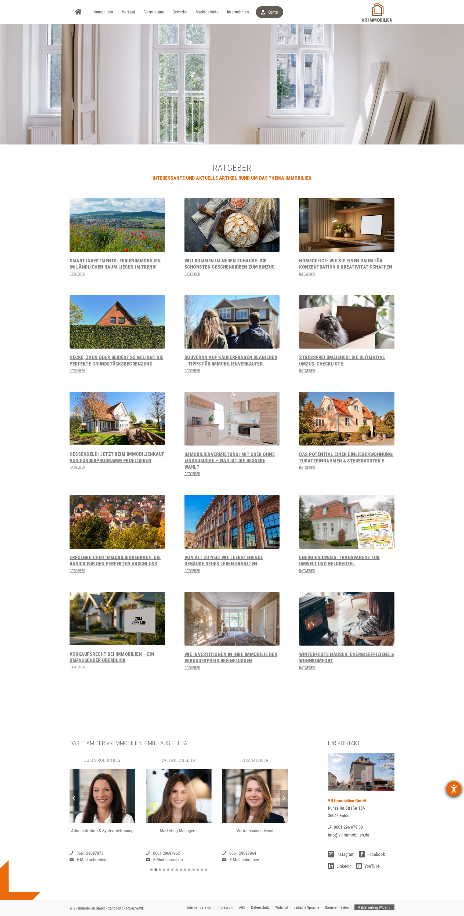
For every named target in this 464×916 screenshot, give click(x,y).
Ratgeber (77, 274)
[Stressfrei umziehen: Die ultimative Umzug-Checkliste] (346, 322)
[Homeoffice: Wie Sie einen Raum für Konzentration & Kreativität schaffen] (346, 225)
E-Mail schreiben (91, 859)
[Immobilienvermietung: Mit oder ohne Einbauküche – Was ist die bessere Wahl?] (232, 419)
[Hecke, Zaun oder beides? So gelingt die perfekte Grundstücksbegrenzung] (117, 322)
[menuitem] (78, 12)
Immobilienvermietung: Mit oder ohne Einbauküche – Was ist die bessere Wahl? (229, 460)
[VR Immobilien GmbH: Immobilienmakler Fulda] (377, 12)
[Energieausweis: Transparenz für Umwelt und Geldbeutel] (346, 522)
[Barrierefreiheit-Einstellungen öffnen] (453, 788)
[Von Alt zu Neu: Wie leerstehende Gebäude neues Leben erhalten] (232, 522)
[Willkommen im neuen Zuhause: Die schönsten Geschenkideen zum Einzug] (232, 225)
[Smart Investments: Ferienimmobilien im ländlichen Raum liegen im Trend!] (117, 225)
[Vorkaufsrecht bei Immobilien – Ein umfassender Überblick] (117, 618)
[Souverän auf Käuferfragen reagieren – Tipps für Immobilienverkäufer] (232, 322)
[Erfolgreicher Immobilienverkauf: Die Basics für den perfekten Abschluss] (117, 522)
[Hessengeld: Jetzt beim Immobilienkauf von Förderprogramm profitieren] (117, 418)
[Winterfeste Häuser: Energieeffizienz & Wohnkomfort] (346, 619)
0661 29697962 (90, 853)
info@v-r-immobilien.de (348, 835)
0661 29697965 (242, 853)
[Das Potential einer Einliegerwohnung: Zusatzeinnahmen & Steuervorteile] (346, 419)
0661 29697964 (166, 853)
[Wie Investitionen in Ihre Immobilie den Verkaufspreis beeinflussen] (232, 619)
